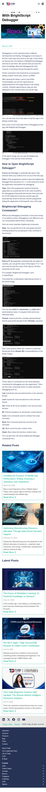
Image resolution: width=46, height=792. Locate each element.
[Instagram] (18, 719)
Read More (8, 497)
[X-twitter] (8, 719)
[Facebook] (13, 719)
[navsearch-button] (39, 4)
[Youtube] (23, 719)
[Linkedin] (3, 719)
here (12, 439)
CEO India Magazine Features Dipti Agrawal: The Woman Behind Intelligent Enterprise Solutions (22, 695)
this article (34, 69)
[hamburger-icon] (3, 4)
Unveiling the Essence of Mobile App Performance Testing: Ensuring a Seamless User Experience (20, 479)
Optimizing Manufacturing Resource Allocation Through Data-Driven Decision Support (22, 531)
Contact (5, 763)
